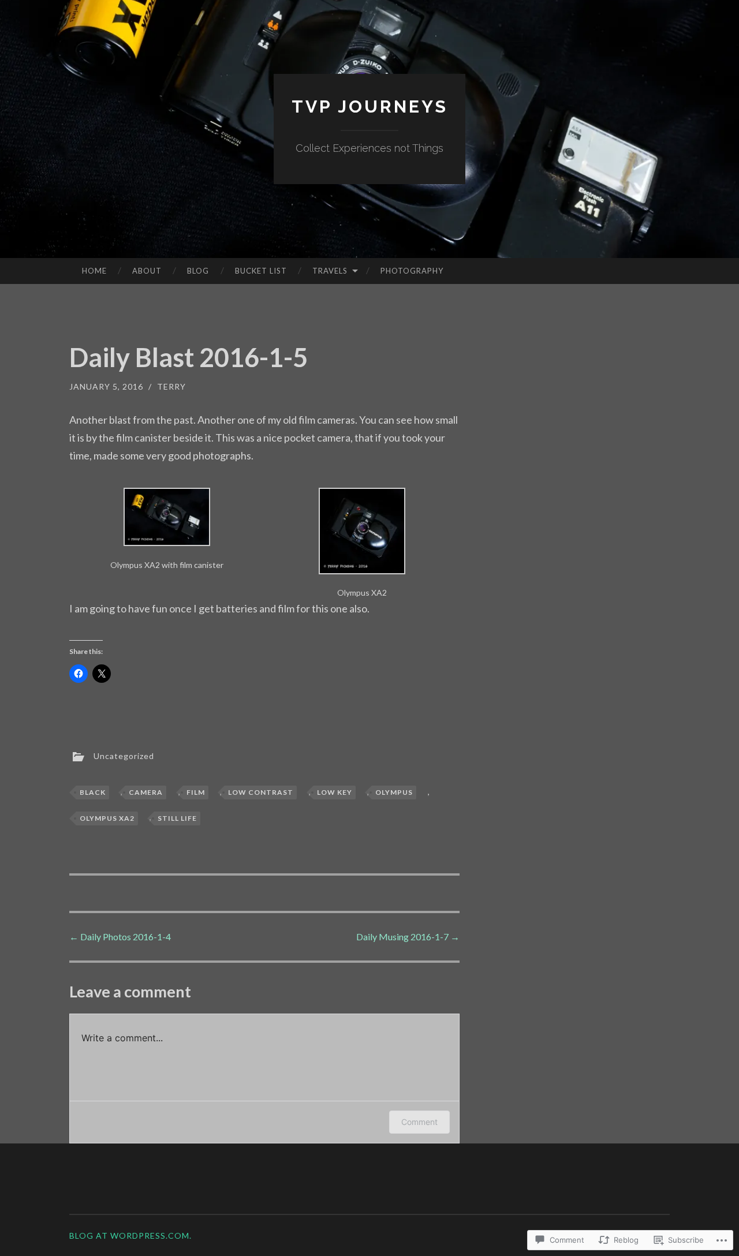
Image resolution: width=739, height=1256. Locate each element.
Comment (419, 1122)
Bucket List (261, 270)
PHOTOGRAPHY (411, 270)
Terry (171, 386)
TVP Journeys (370, 106)
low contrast (260, 792)
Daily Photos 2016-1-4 (120, 936)
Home (94, 270)
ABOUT (147, 270)
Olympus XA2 (107, 818)
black (93, 792)
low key (334, 792)
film (195, 792)
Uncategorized (124, 756)
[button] (166, 530)
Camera (146, 792)
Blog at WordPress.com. (130, 1235)
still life (177, 818)
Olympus (394, 792)
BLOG (198, 270)
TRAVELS (330, 270)
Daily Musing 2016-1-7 (408, 936)
